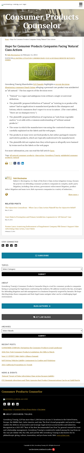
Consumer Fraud (38, 58)
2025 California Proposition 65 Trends (17, 364)
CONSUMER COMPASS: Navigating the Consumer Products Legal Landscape (32, 347)
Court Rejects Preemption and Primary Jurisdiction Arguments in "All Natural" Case (38, 217)
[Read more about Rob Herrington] (6, 194)
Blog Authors (25, 305)
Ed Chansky (38, 84)
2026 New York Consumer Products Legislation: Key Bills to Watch (28, 352)
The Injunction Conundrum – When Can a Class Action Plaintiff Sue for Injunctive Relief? (40, 207)
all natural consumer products (22, 155)
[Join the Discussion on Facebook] (11, 245)
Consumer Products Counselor (42, 21)
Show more (73, 194)
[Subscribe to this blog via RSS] (3, 245)
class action (39, 155)
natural (16, 157)
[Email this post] (10, 163)
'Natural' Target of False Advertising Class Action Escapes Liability (28, 376)
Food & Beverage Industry (56, 58)
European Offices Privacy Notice (25, 409)
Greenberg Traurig (52, 155)
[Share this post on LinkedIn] (22, 163)
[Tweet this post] (15, 163)
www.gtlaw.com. (63, 435)
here (52, 150)
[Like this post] (19, 163)
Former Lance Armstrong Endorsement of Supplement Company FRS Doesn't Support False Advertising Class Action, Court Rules (42, 227)
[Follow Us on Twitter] (7, 245)
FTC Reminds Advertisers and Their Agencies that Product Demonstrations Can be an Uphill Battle (41, 380)
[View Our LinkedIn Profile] (16, 245)
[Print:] (6, 163)
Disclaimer (41, 409)
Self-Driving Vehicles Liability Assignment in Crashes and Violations (28, 360)
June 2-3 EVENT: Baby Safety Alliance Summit (20, 356)
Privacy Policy (7, 409)
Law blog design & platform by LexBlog (40, 449)
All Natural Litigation (22, 58)
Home (7, 39)
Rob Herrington (13, 55)
